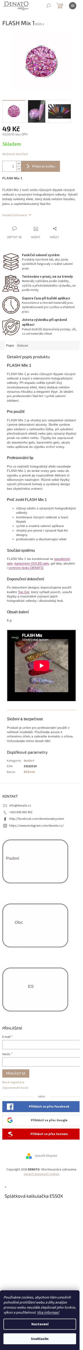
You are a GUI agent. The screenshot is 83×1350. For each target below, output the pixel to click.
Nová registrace (13, 1082)
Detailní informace (14, 215)
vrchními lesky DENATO (26, 568)
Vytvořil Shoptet (46, 1156)
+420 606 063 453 (20, 812)
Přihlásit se (16, 1073)
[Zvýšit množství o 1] (18, 163)
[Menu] (72, 5)
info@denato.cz (20, 805)
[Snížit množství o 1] (18, 169)
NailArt (29, 760)
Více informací (48, 1312)
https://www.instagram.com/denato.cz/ (36, 825)
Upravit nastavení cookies (41, 1174)
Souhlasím (40, 1338)
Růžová (29, 772)
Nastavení (39, 1324)
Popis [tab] (10, 345)
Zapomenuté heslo (15, 1088)
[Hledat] (48, 5)
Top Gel (23, 592)
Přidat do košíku (43, 166)
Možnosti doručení (15, 154)
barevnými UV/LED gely (32, 563)
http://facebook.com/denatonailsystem (36, 819)
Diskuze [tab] (22, 345)
